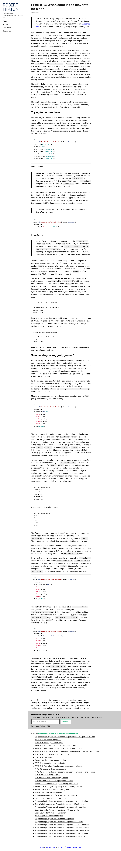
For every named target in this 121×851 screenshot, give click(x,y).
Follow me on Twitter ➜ (39, 726)
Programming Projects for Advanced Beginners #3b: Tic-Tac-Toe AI (63, 827)
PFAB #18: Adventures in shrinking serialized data (55, 745)
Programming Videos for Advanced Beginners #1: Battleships (60, 807)
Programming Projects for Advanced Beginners (54, 819)
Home (42, 847)
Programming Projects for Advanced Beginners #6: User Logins (61, 801)
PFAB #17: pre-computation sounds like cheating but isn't (59, 748)
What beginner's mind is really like (49, 816)
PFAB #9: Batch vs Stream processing (50, 769)
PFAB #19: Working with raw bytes (49, 743)
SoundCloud (77, 847)
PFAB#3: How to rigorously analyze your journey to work (58, 786)
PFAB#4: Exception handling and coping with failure (56, 784)
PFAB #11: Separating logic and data (50, 763)
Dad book (61, 847)
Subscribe (7, 31)
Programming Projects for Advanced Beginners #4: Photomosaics (62, 825)
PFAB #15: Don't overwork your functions (52, 754)
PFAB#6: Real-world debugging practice (51, 778)
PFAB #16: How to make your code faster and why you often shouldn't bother (67, 751)
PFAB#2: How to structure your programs (52, 789)
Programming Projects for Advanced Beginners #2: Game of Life (61, 833)
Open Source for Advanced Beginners (50, 813)
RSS (54, 847)
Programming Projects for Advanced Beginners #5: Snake (59, 822)
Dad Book (7, 28)
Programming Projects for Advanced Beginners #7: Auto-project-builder (65, 737)
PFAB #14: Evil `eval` (44, 757)
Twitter (68, 847)
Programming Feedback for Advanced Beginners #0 (56, 795)
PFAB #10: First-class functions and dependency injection (59, 766)
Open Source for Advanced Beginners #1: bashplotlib (57, 810)
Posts (5, 21)
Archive (48, 847)
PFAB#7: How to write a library (47, 775)
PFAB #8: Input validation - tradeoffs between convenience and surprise (65, 772)
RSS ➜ (49, 726)
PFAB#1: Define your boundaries (48, 792)
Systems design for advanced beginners (51, 760)
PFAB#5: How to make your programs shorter (54, 781)
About (5, 24)
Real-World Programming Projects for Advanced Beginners (59, 804)
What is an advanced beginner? (48, 740)
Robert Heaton (11, 7)
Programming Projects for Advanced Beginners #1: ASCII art (60, 836)
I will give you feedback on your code (50, 798)
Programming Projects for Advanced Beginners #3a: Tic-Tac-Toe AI (63, 830)
